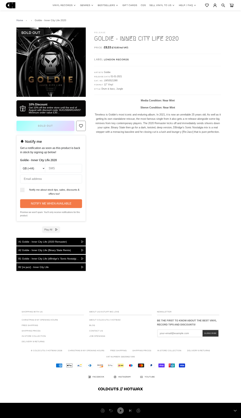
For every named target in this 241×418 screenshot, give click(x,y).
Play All (49, 229)
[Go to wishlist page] (207, 5)
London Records (116, 59)
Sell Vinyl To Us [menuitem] (160, 5)
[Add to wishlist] (81, 126)
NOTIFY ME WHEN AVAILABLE (51, 203)
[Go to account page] (215, 5)
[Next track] (130, 410)
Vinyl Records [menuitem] (63, 5)
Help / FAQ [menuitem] (186, 5)
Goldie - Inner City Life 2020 (50, 20)
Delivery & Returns (33, 342)
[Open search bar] (223, 5)
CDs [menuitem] (143, 5)
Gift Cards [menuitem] (129, 5)
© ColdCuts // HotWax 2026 (46, 351)
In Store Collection (34, 336)
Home (19, 20)
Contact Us (96, 331)
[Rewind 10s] (103, 410)
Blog (92, 325)
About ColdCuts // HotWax (105, 320)
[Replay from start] (111, 410)
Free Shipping (30, 325)
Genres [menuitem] (85, 5)
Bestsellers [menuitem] (106, 5)
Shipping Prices (31, 331)
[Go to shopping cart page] (231, 5)
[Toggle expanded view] (235, 411)
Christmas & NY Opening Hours (40, 320)
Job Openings (97, 336)
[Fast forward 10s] (138, 410)
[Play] (120, 410)
